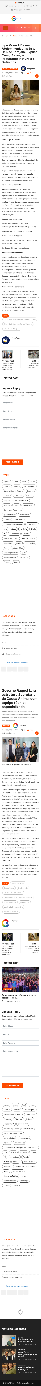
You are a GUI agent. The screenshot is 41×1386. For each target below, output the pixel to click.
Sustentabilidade (10, 557)
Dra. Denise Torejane (11, 329)
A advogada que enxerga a (26, 1368)
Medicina (13, 69)
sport (24, 553)
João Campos (32, 524)
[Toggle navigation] (5, 27)
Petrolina (26, 534)
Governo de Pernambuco (13, 510)
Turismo (6, 562)
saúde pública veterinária (13, 907)
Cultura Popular (29, 486)
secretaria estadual (11, 912)
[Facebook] (3, 669)
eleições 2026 (23, 500)
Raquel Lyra (8, 543)
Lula (5, 529)
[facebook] (17, 28)
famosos (7, 505)
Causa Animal (9, 888)
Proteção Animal (10, 902)
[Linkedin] (28, 28)
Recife (18, 543)
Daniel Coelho (23, 888)
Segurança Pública (11, 553)
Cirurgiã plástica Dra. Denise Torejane (18, 324)
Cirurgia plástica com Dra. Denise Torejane (20, 319)
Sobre (4, 643)
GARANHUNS (28, 505)
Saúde (6, 548)
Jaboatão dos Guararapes (13, 524)
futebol (16, 505)
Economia (7, 496)
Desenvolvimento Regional (13, 491)
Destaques (31, 491)
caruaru (32, 481)
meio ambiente (9, 897)
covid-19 (7, 486)
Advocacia (22, 1350)
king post (31, 69)
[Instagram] (20, 669)
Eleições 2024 (9, 500)
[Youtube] (25, 669)
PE (5, 534)
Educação (18, 496)
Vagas (15, 562)
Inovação (7, 519)
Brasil (15, 36)
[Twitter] (21, 28)
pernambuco (14, 534)
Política (6, 725)
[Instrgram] (25, 28)
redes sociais (30, 543)
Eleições (29, 496)
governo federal (9, 515)
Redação (22, 725)
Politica (6, 538)
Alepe (15, 481)
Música (13, 529)
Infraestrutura (24, 515)
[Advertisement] (20, 592)
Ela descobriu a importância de (25, 1340)
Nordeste (23, 529)
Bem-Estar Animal (18, 883)
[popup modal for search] (35, 28)
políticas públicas (28, 538)
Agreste (6, 481)
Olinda (33, 529)
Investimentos (19, 519)
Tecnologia (24, 557)
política (15, 538)
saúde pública (17, 548)
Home (7, 36)
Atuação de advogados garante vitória (27, 1354)
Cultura (17, 486)
